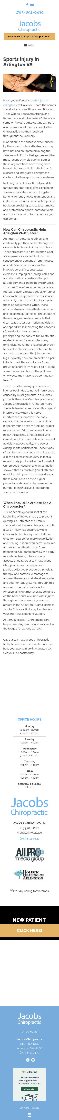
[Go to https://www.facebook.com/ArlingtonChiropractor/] (27, 5)
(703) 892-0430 (30, 12)
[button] (29, 930)
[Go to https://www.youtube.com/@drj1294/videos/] (32, 5)
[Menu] (29, 1114)
